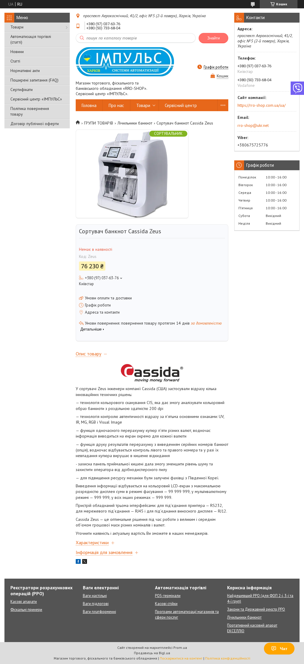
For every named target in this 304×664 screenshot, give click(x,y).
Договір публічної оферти (34, 123)
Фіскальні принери (26, 609)
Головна (89, 105)
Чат (283, 648)
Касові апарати (23, 601)
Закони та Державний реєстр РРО (256, 609)
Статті (15, 61)
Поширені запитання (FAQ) (34, 80)
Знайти (213, 38)
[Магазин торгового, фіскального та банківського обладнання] (125, 61)
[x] (84, 562)
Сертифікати (21, 89)
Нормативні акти (25, 70)
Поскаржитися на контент (181, 658)
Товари (16, 27)
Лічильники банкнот (135, 123)
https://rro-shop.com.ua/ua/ (262, 105)
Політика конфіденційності (227, 658)
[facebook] (78, 562)
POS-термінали (167, 595)
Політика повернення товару (29, 111)
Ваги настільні (95, 595)
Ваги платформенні (99, 611)
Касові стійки (166, 603)
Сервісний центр (181, 105)
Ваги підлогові (96, 603)
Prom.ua (180, 647)
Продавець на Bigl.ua (152, 653)
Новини (17, 51)
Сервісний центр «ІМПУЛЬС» (36, 99)
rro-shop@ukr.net (253, 125)
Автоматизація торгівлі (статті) (30, 39)
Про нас (116, 105)
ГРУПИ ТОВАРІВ (98, 123)
